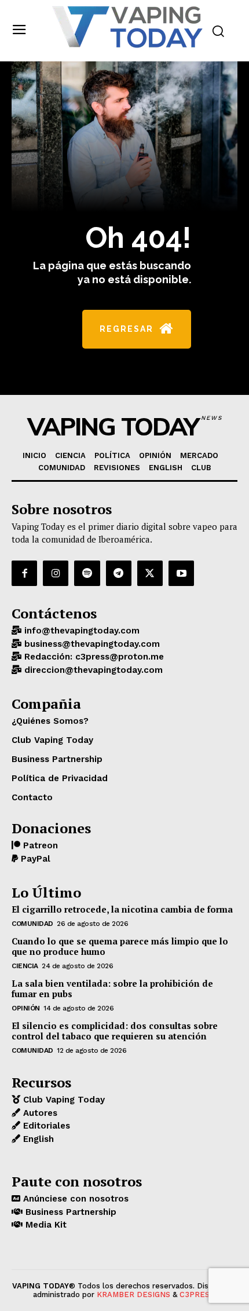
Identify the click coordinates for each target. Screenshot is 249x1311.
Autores (38, 1113)
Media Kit (45, 1225)
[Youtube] (181, 573)
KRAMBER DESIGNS (133, 1294)
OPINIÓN (26, 1008)
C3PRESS (197, 1294)
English (37, 1139)
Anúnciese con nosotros (74, 1198)
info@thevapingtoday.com (80, 630)
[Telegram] (118, 573)
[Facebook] (24, 573)
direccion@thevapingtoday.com (92, 670)
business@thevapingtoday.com (90, 644)
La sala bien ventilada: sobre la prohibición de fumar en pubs (112, 988)
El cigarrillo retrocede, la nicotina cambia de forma (122, 909)
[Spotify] (87, 573)
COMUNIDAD (32, 924)
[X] (150, 573)
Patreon (39, 845)
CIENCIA (25, 966)
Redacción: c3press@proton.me (92, 656)
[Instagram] (55, 573)
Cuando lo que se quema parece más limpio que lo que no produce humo (120, 946)
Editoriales (45, 1125)
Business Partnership (69, 1212)
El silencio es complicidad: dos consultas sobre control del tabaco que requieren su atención (115, 1031)
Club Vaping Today (62, 1099)
